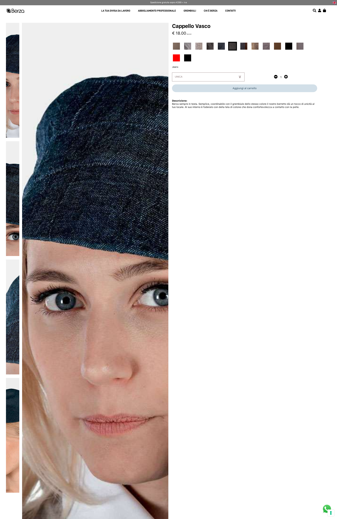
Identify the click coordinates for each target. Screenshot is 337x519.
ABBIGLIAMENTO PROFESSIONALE (157, 10)
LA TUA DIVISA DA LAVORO (115, 10)
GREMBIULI (190, 10)
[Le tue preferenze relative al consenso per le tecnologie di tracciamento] (331, 513)
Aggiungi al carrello (245, 88)
